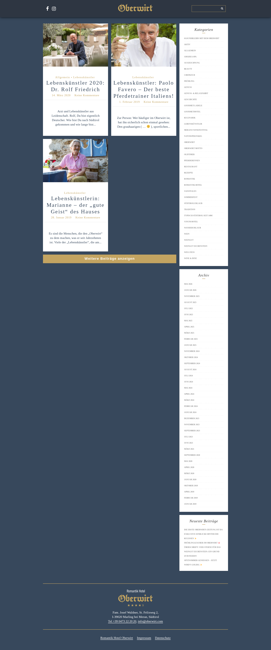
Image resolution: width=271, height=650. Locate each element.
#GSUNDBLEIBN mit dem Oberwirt (201, 38)
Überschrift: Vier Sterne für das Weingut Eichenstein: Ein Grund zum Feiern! (202, 551)
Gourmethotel (192, 112)
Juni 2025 (188, 314)
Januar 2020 (190, 479)
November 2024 (191, 351)
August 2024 (190, 369)
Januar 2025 (190, 345)
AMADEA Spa (190, 57)
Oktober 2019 (191, 486)
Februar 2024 (191, 406)
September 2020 (192, 455)
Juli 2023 (188, 437)
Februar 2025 (191, 339)
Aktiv (187, 44)
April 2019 (189, 492)
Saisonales (190, 191)
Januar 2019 (190, 504)
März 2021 (189, 449)
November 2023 (191, 424)
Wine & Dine (190, 258)
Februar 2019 (191, 498)
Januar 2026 (190, 290)
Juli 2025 (188, 308)
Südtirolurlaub (193, 203)
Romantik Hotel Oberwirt (116, 638)
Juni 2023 (188, 443)
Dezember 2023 (191, 418)
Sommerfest (190, 197)
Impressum (144, 638)
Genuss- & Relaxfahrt (196, 93)
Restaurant (190, 167)
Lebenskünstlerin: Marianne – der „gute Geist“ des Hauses (76, 205)
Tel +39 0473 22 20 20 (122, 621)
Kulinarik (189, 118)
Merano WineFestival (196, 130)
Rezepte (188, 173)
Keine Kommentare (86, 95)
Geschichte (190, 99)
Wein (186, 234)
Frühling (189, 81)
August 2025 (190, 302)
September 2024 (192, 363)
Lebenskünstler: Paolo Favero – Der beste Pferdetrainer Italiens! (143, 89)
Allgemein (62, 77)
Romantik (189, 179)
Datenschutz (163, 638)
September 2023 (192, 431)
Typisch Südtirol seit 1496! (198, 215)
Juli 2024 (188, 376)
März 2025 (189, 333)
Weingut (189, 240)
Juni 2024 (188, 382)
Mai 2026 (188, 284)
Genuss (188, 87)
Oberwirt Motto (193, 148)
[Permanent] (75, 66)
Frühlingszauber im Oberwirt (201, 543)
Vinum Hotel (191, 222)
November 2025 (191, 296)
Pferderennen (192, 160)
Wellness (189, 252)
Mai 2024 (188, 388)
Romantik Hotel (193, 185)
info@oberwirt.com (150, 621)
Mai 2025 (188, 321)
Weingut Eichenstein (195, 246)
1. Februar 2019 (129, 101)
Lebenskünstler (84, 77)
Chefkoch (189, 75)
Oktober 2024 (191, 357)
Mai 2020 (188, 461)
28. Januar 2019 (61, 217)
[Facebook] (47, 8)
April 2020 (189, 467)
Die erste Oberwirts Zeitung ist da (203, 530)
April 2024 (189, 394)
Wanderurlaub (192, 228)
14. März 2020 (61, 95)
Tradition (189, 209)
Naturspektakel (193, 136)
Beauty (188, 69)
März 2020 (189, 473)
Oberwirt (189, 142)
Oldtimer (189, 154)
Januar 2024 (190, 412)
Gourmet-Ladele (193, 105)
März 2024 (189, 400)
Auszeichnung (192, 63)
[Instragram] (54, 8)
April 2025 (189, 327)
